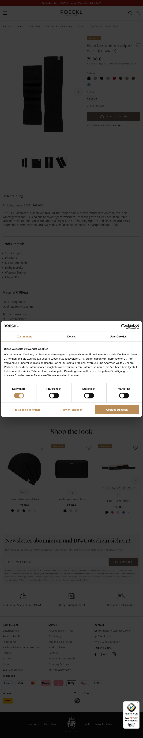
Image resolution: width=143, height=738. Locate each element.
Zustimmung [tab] (25, 336)
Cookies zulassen (117, 409)
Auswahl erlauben (71, 409)
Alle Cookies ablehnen (26, 409)
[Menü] (137, 703)
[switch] (54, 395)
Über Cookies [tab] (118, 336)
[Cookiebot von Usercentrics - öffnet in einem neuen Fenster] (123, 326)
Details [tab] (71, 336)
